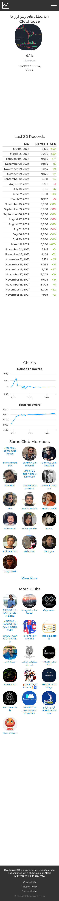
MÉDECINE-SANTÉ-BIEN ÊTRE (10, 613)
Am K (49, 528)
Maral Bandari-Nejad (29, 487)
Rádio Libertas (49, 637)
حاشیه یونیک (49, 610)
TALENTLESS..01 (49, 663)
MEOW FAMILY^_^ (49, 686)
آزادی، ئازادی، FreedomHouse (49, 710)
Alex (10, 508)
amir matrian (10, 551)
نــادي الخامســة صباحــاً (29, 611)
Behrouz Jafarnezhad (49, 464)
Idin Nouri (10, 528)
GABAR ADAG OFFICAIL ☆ (10, 638)
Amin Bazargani (49, 487)
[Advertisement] (29, 105)
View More (29, 578)
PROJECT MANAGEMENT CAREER (29, 710)
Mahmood (29, 551)
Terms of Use (29, 891)
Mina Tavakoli (29, 530)
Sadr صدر (49, 551)
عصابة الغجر (10, 661)
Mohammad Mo (10, 464)
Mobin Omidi (49, 508)
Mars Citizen (10, 733)
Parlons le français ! (29, 637)
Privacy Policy (29, 886)
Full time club (10, 709)
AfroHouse (10, 684)
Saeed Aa (10, 485)
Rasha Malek (29, 508)
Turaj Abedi (9, 571)
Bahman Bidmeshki (29, 464)
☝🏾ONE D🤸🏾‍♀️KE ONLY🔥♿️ (29, 686)
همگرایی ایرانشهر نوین (29, 663)
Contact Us (29, 882)
